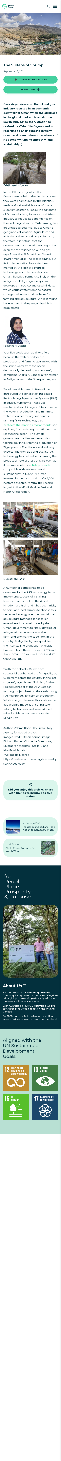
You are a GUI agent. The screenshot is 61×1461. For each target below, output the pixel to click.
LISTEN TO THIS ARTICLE (33, 79)
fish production (42, 465)
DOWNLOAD (28, 89)
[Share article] (30, 784)
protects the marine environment (26, 425)
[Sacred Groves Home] (12, 6)
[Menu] (55, 6)
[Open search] (48, 6)
